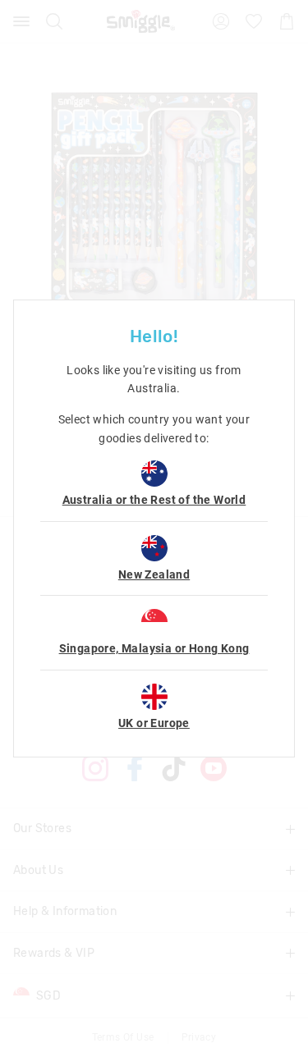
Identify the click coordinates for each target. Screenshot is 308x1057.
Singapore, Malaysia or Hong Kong (154, 648)
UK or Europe (154, 723)
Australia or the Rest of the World (154, 499)
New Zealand (154, 574)
